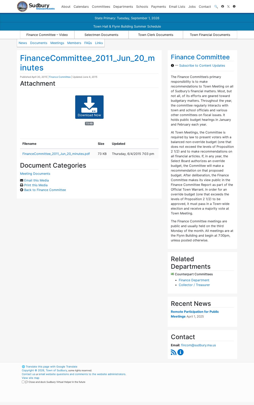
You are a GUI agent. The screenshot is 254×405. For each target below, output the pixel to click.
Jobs (192, 7)
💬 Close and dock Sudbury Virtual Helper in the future (55, 381)
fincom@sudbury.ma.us (198, 345)
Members (74, 43)
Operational (190, 385)
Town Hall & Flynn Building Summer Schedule (127, 26)
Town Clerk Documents (155, 35)
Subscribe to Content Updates (202, 65)
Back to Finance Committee (45, 190)
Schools (142, 7)
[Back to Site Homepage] (36, 6)
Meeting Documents (35, 174)
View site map (30, 377)
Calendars (81, 7)
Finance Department (194, 280)
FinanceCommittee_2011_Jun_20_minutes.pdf (56, 154)
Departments (123, 7)
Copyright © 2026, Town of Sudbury (44, 370)
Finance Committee (60, 76)
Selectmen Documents (101, 35)
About (65, 7)
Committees (101, 7)
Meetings (57, 43)
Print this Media (36, 185)
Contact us (28, 374)
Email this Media (36, 180)
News (23, 43)
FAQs (88, 43)
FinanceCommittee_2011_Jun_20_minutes (87, 62)
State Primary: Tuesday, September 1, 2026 (127, 18)
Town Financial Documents (210, 35)
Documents (38, 43)
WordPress (183, 366)
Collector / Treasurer (194, 285)
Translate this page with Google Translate (49, 366)
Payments (158, 7)
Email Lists (177, 7)
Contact (205, 7)
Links (99, 43)
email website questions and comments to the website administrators (82, 374)
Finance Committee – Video (47, 35)
